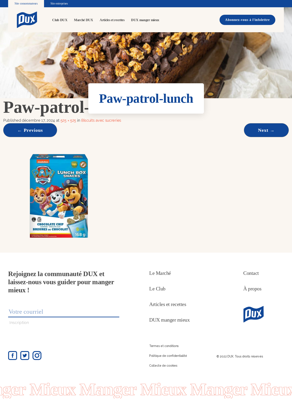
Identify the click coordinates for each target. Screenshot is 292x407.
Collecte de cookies (163, 365)
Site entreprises (59, 3)
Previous (30, 130)
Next (266, 130)
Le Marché (160, 273)
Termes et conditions (164, 346)
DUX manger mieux (145, 20)
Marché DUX (83, 20)
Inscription (19, 322)
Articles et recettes (112, 20)
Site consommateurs (26, 3)
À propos (252, 288)
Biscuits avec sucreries (101, 120)
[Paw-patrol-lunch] (59, 196)
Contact (251, 273)
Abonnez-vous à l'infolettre (247, 20)
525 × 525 (68, 120)
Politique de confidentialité (168, 355)
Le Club (157, 288)
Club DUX (60, 20)
